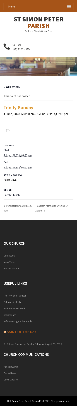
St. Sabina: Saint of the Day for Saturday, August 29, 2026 (33, 344)
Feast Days (10, 179)
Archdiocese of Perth (14, 308)
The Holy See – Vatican (15, 295)
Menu (11, 6)
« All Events (12, 87)
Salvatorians (10, 315)
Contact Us (9, 255)
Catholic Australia (12, 302)
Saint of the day (21, 331)
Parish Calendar (12, 268)
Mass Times (9, 262)
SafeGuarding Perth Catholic (18, 321)
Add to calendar (22, 130)
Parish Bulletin (11, 366)
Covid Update (11, 379)
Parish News (10, 373)
